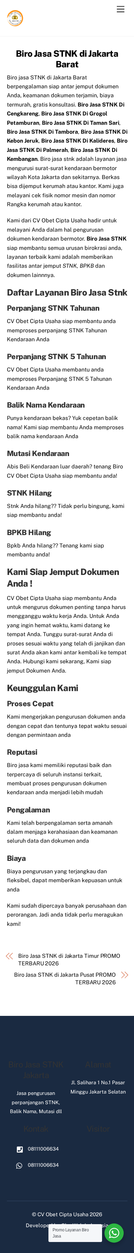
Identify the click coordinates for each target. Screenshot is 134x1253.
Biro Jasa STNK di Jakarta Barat (67, 58)
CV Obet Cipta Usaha (62, 1214)
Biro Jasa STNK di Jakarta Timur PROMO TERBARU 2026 (69, 960)
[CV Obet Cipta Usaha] (15, 24)
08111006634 (42, 1149)
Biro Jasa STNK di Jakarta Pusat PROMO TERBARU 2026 (65, 979)
